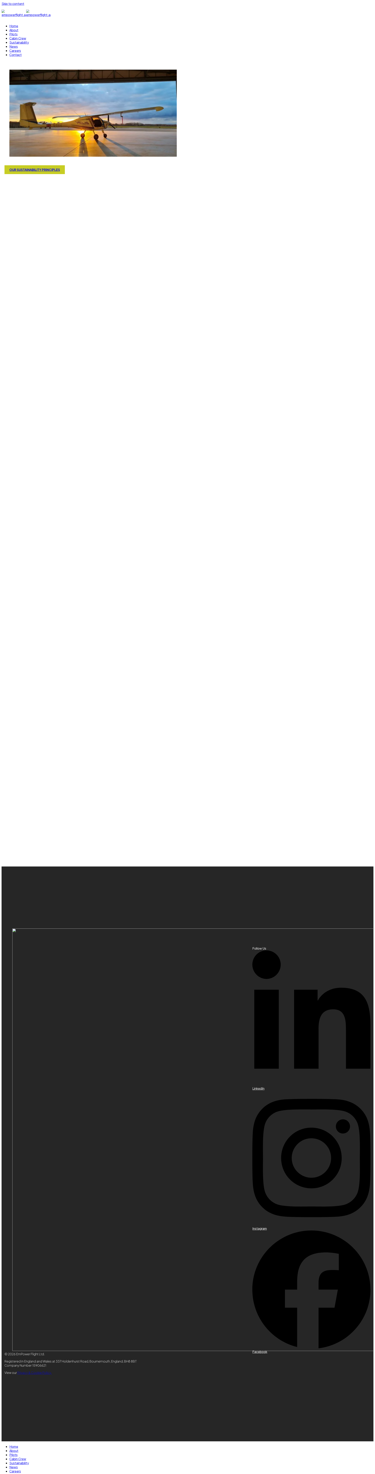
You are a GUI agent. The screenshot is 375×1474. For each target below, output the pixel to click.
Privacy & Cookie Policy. (34, 1373)
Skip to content (13, 4)
